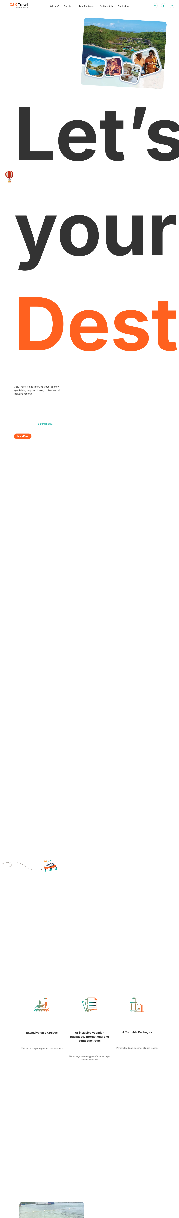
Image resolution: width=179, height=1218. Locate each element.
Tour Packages (45, 424)
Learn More (22, 436)
